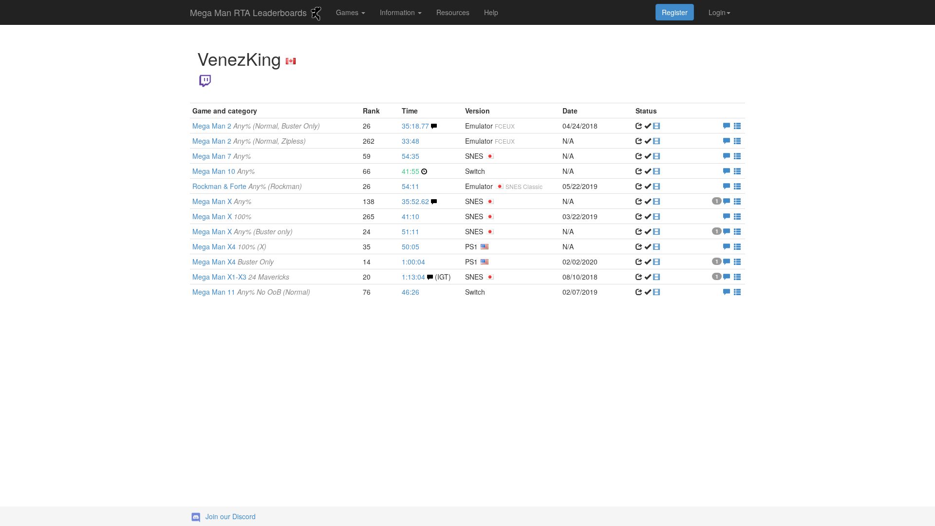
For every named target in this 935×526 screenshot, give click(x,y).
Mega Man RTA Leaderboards (249, 12)
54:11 (410, 186)
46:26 (410, 292)
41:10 (410, 216)
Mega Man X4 (229, 246)
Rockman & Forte (247, 186)
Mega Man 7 (221, 156)
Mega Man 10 (223, 171)
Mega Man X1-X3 (240, 277)
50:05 (410, 246)
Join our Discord (231, 516)
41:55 (410, 171)
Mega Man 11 (251, 292)
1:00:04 (413, 261)
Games (348, 12)
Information (398, 12)
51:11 (410, 231)
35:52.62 (415, 201)
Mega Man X (221, 201)
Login (717, 12)
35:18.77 (415, 126)
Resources (452, 12)
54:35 (410, 156)
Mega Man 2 (256, 126)
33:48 (410, 141)
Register (675, 12)
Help (491, 12)
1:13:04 (413, 277)
